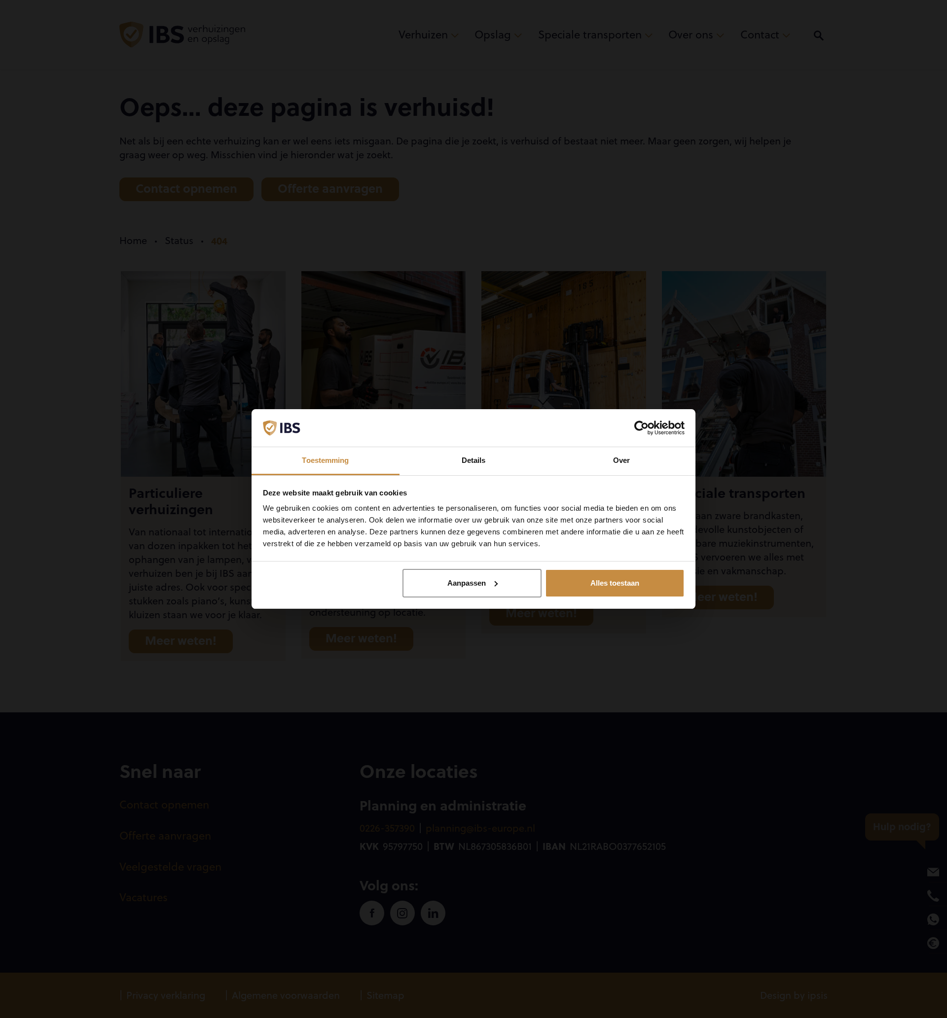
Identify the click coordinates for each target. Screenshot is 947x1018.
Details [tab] (474, 460)
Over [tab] (621, 460)
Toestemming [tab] (325, 460)
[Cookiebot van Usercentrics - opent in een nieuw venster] (641, 428)
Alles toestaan (614, 583)
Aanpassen (466, 583)
